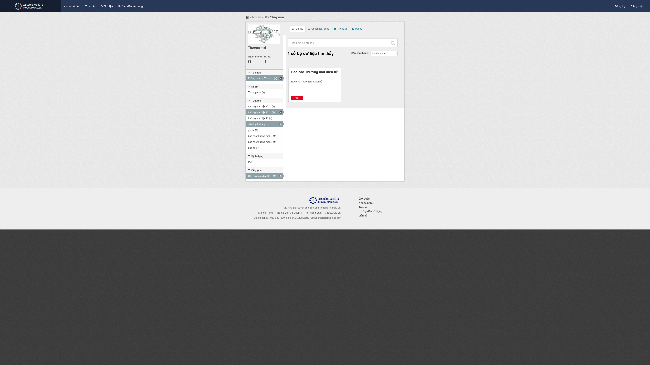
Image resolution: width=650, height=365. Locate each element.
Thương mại (274, 17)
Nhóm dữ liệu (71, 6)
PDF (297, 98)
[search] (393, 42)
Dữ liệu (299, 28)
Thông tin (342, 28)
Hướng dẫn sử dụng (130, 6)
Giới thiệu (107, 6)
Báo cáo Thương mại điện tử (314, 71)
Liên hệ (363, 215)
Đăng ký (620, 6)
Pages (358, 28)
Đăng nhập (637, 6)
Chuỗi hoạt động (320, 28)
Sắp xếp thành (359, 53)
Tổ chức (90, 6)
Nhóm (256, 17)
